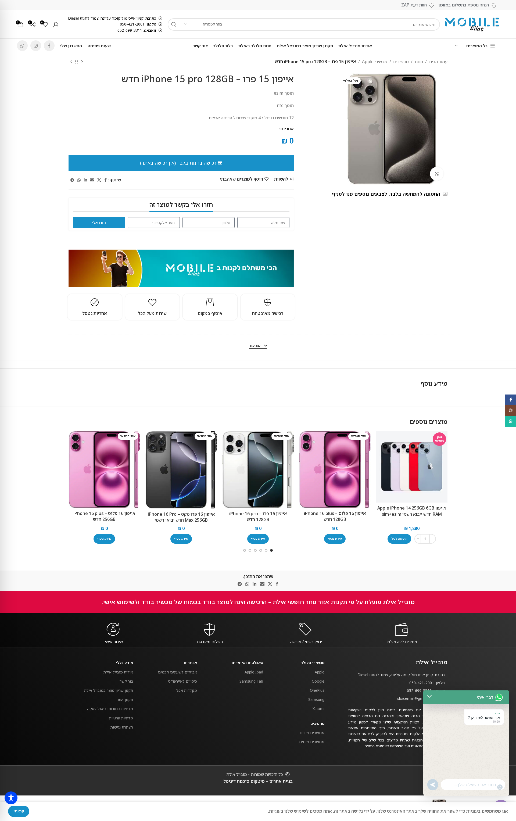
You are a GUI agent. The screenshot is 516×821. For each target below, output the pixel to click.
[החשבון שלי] (56, 24)
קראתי (18, 811)
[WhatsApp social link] (22, 45)
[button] (399, 539)
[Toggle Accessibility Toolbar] (11, 798)
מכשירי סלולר (312, 662)
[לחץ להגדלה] (436, 173)
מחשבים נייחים (311, 741)
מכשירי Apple (374, 61)
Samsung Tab (251, 681)
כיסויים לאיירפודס (182, 681)
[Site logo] (472, 24)
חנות (419, 61)
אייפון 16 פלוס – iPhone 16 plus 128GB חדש (335, 516)
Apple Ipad (254, 672)
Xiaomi (318, 708)
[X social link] (99, 180)
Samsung (316, 699)
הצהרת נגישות (121, 727)
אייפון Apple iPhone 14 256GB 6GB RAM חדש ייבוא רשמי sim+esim (411, 511)
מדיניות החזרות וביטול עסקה (110, 708)
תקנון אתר (125, 699)
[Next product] (71, 62)
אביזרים (190, 662)
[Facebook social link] (49, 45)
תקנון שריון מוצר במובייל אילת (108, 690)
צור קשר (126, 681)
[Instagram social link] (35, 45)
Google (318, 681)
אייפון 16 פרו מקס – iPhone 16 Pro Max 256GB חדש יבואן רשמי (181, 517)
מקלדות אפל (186, 690)
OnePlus (317, 690)
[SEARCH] (174, 24)
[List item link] (397, 683)
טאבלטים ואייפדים (247, 662)
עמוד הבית (438, 61)
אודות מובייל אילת (118, 672)
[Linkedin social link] (85, 180)
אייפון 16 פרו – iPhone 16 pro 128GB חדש (258, 516)
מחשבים (317, 723)
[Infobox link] (402, 641)
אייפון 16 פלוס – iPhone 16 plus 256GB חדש (104, 516)
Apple (319, 672)
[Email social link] (92, 180)
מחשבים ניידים (312, 732)
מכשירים (401, 61)
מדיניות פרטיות (121, 717)
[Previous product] (82, 62)
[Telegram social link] (72, 180)
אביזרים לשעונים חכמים (177, 672)
